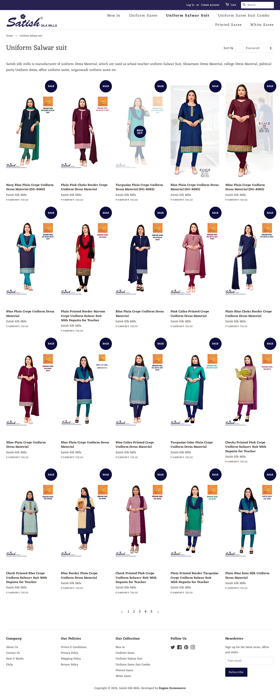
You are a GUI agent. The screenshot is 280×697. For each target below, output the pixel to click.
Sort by (228, 48)
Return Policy (69, 664)
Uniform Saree (143, 15)
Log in (190, 5)
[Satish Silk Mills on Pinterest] (186, 648)
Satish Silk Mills (129, 688)
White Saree (262, 25)
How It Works (15, 658)
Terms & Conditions (74, 647)
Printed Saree (228, 25)
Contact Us (13, 653)
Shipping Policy (71, 658)
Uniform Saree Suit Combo (244, 15)
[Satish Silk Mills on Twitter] (173, 648)
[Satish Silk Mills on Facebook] (179, 648)
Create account (210, 5)
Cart (233, 5)
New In (114, 15)
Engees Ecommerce (172, 688)
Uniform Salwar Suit (187, 15)
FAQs (9, 664)
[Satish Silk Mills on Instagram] (192, 648)
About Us (12, 647)
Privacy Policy (69, 653)
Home (9, 35)
